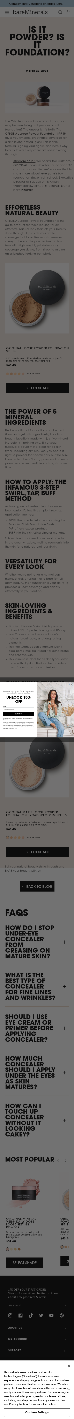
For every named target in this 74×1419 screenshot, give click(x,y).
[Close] (69, 1366)
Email (4, 706)
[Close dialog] (71, 684)
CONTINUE (18, 714)
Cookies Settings (37, 1412)
